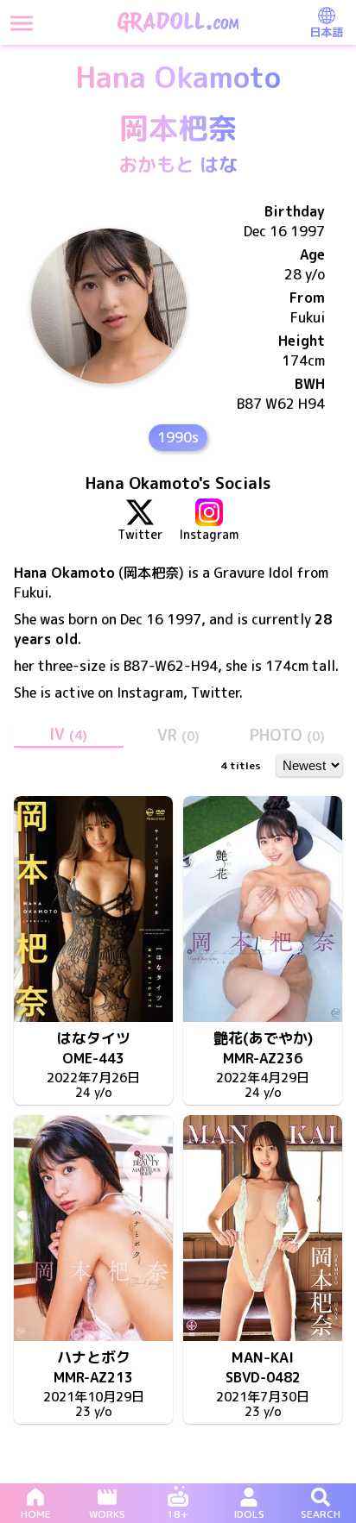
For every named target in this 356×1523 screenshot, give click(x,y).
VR (178, 735)
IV (68, 734)
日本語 (326, 32)
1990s (178, 437)
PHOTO (287, 735)
